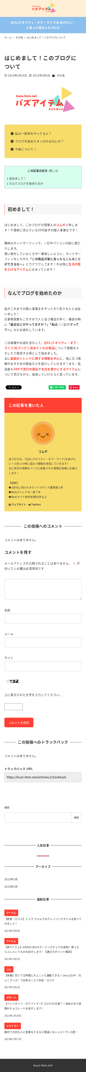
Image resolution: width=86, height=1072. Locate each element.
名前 (7, 610)
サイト (9, 658)
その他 (61, 75)
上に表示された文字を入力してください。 (33, 695)
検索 (7, 807)
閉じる (53, 170)
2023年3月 (11, 879)
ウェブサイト (18, 504)
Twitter (36, 504)
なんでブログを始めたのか (25, 183)
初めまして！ (17, 178)
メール (9, 634)
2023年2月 (11, 886)
